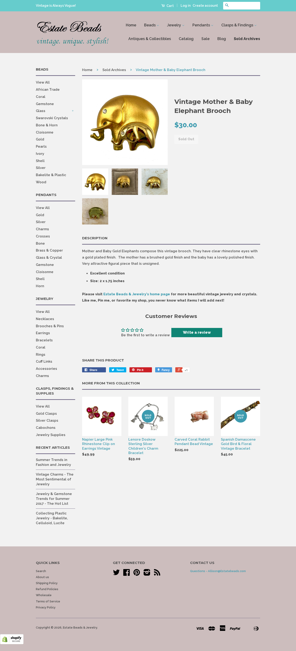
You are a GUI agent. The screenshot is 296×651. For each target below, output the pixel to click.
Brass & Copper (49, 250)
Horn (40, 286)
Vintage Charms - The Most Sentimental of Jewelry (55, 479)
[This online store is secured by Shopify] (12, 643)
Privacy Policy (46, 607)
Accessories (46, 369)
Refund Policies (47, 589)
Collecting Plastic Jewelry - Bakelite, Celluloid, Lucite (52, 518)
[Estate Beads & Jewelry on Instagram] (147, 574)
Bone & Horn (47, 125)
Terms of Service (48, 601)
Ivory (40, 154)
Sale (205, 39)
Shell (40, 161)
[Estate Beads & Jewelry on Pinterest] (136, 574)
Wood (41, 182)
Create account (205, 5)
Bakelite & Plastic (51, 175)
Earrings (43, 333)
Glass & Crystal (49, 257)
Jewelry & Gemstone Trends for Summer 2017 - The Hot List (54, 499)
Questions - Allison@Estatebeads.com (218, 571)
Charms (42, 229)
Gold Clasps (46, 413)
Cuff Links (44, 361)
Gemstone (45, 104)
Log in (186, 5)
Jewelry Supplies (50, 435)
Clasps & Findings (237, 25)
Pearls (41, 146)
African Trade (48, 89)
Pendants (201, 25)
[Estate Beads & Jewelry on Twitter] (116, 574)
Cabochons (46, 428)
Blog (221, 39)
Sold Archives (247, 39)
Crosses (43, 236)
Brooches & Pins (50, 326)
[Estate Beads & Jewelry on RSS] (157, 574)
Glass (40, 111)
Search (41, 571)
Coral (40, 97)
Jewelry (174, 25)
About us (42, 577)
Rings (40, 354)
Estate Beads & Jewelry (80, 627)
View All (43, 82)
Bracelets (44, 340)
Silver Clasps (47, 420)
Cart (170, 6)
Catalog (186, 39)
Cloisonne (44, 132)
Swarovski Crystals (52, 118)
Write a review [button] (197, 332)
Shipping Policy (47, 583)
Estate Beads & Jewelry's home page (136, 294)
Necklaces (45, 319)
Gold (40, 139)
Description (95, 238)
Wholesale (44, 595)
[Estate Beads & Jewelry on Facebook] (126, 574)
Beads (150, 25)
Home (131, 25)
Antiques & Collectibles (149, 39)
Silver (41, 168)
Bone (40, 243)
